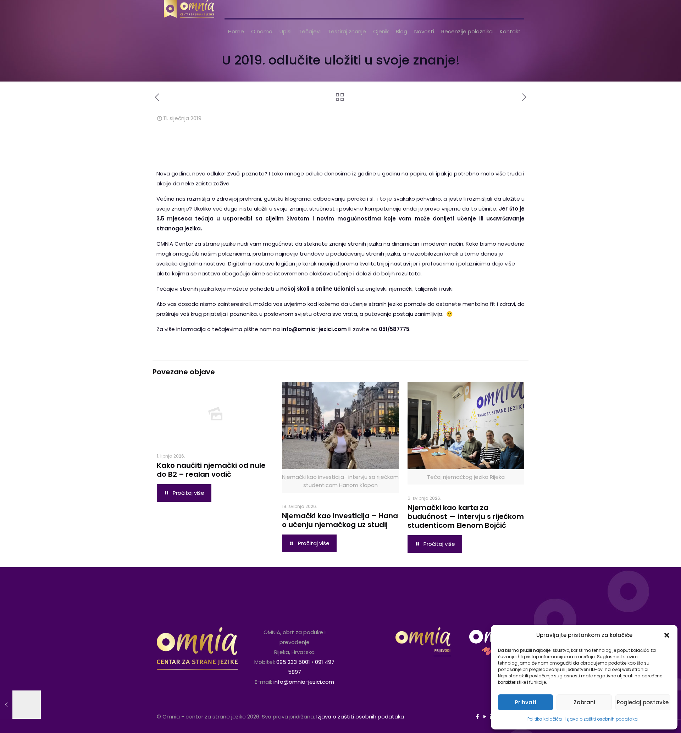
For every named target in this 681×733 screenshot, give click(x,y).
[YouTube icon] (484, 716)
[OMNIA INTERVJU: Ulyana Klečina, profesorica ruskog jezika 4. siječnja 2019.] (20, 704)
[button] (666, 635)
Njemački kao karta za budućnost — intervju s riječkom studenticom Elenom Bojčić (466, 516)
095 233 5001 (293, 662)
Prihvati (525, 702)
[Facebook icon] (477, 716)
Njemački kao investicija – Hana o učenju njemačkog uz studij (340, 520)
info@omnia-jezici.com (303, 682)
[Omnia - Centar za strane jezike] (189, 9)
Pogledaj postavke (643, 702)
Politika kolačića (544, 719)
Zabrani (584, 702)
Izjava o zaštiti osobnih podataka (601, 719)
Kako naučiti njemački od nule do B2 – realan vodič (211, 469)
